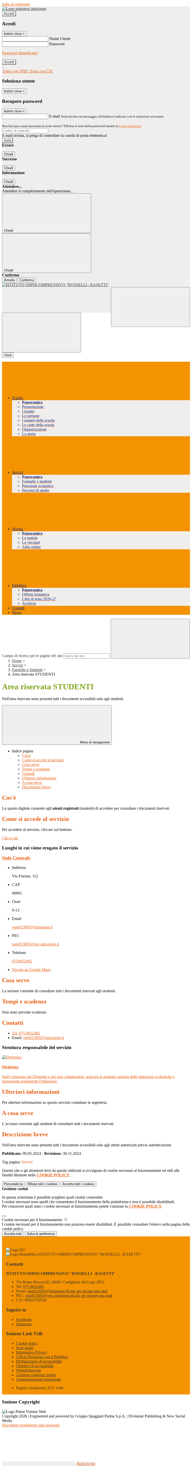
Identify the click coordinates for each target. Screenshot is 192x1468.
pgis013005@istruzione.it (32, 927)
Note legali (24, 1348)
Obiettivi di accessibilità (35, 1366)
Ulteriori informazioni (39, 778)
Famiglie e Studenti (27, 670)
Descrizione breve (36, 787)
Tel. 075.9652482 (26, 1033)
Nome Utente (59, 39)
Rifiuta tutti (43, 1184)
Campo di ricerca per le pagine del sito (32, 656)
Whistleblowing (28, 1370)
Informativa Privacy (31, 1352)
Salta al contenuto (16, 4)
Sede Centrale (16, 857)
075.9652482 (33, 1286)
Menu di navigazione (94, 742)
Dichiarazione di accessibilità (39, 1361)
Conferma (27, 280)
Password (56, 44)
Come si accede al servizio (43, 760)
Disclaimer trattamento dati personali (31, 1425)
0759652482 (22, 961)
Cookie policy (27, 1343)
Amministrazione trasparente (38, 1379)
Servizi (17, 665)
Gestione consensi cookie (36, 1375)
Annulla (9, 280)
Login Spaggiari (130, 126)
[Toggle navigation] (41, 332)
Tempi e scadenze (36, 769)
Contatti (28, 773)
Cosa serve (30, 764)
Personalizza (13, 1184)
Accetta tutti (78, 1184)
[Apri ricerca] (150, 307)
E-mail (54, 116)
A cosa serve (32, 782)
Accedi (9, 14)
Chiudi (8, 154)
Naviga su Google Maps (31, 969)
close (8, 355)
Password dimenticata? (20, 53)
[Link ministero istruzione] (24, 9)
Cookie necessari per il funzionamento (32, 1220)
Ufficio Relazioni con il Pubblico (42, 1357)
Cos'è (26, 755)
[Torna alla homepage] (96, 285)
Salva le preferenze (41, 1234)
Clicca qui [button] (10, 838)
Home (17, 661)
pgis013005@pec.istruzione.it (35, 944)
